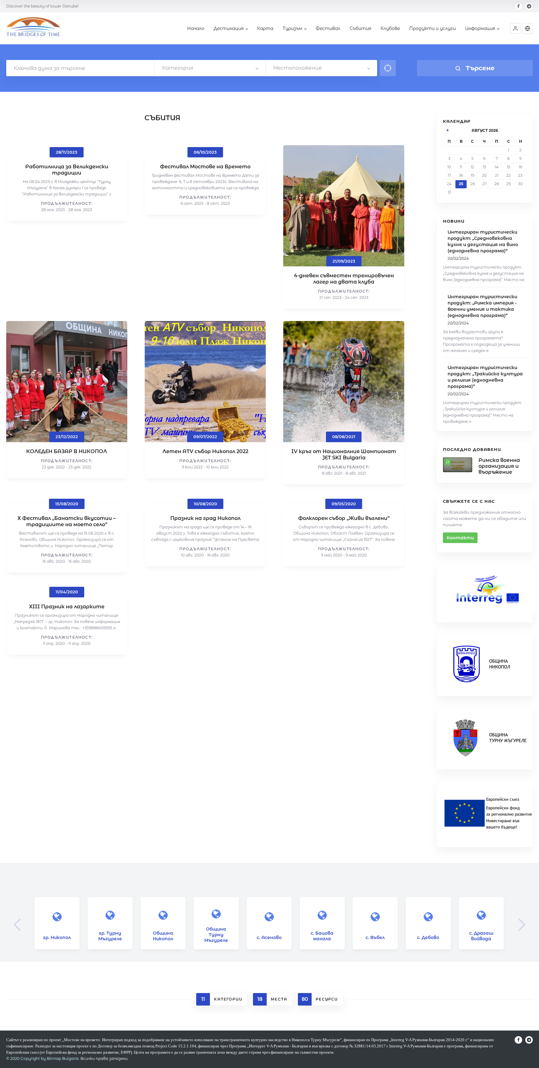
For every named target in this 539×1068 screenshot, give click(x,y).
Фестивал (328, 28)
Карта (265, 28)
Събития (360, 28)
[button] (515, 28)
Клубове (390, 28)
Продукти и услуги (432, 28)
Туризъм (292, 28)
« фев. (447, 129)
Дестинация (229, 28)
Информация (480, 28)
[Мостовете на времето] (33, 29)
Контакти (460, 538)
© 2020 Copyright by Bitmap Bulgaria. (43, 1058)
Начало (195, 28)
